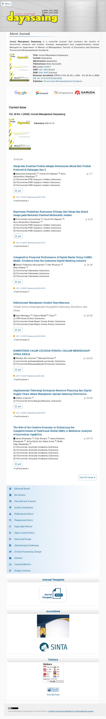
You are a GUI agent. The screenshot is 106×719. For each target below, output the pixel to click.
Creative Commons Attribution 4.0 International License (70, 711)
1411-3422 (43, 69)
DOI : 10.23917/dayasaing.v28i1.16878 (30, 288)
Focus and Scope (22, 539)
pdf (19, 190)
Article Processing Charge (27, 551)
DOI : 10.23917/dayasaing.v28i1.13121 (30, 376)
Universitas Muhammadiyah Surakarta (62, 81)
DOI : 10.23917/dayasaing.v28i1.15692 (30, 413)
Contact (18, 558)
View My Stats (53, 694)
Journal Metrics (22, 564)
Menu (8, 3)
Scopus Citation (22, 570)
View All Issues (86, 477)
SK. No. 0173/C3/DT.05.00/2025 (47, 78)
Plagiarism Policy (23, 520)
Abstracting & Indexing (26, 545)
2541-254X (43, 72)
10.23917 (47, 66)
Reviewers (19, 494)
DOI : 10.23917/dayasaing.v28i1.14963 (30, 336)
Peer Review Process (25, 501)
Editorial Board (22, 488)
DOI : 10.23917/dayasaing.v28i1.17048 (30, 197)
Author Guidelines (23, 507)
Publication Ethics (23, 513)
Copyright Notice (23, 526)
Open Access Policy (24, 532)
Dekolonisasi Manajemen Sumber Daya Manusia (50, 306)
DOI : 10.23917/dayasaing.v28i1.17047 (30, 243)
